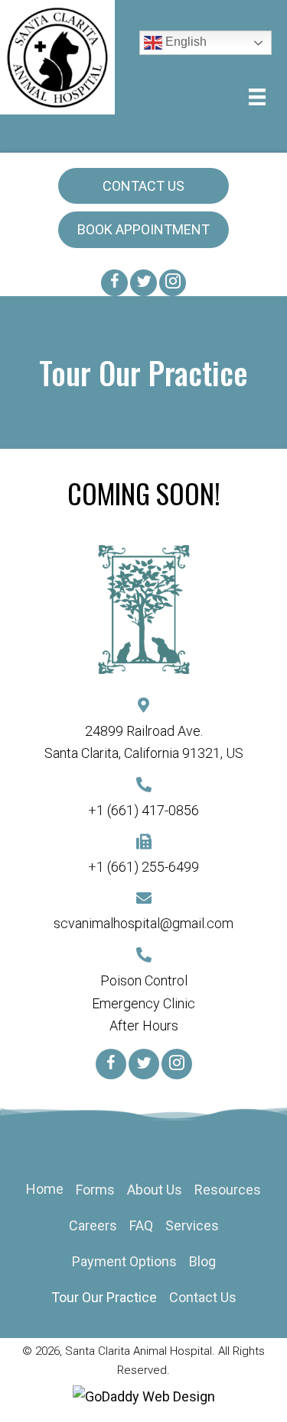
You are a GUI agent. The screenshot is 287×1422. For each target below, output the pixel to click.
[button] (143, 186)
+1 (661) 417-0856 (143, 810)
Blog (202, 1261)
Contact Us (202, 1297)
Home (45, 1189)
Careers (93, 1225)
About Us (154, 1190)
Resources (227, 1190)
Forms (95, 1190)
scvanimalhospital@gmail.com (143, 923)
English (184, 41)
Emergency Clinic (143, 1003)
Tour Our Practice (104, 1297)
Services (192, 1225)
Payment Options (124, 1261)
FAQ (141, 1225)
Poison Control (144, 980)
